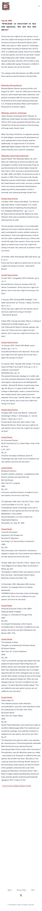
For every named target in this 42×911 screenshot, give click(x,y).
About (10, 890)
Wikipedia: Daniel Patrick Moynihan (15, 156)
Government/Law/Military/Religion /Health (17, 786)
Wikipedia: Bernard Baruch (11, 85)
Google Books (6, 437)
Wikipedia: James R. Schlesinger (14, 113)
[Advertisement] (21, 810)
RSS (32, 890)
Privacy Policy (21, 890)
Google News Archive (9, 199)
